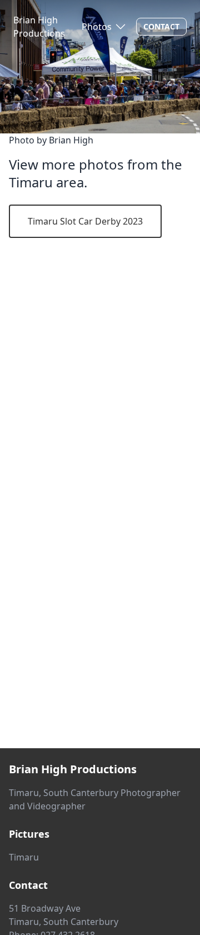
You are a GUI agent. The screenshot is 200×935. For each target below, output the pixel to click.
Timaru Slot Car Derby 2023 (85, 221)
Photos (97, 27)
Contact (161, 26)
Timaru (24, 857)
